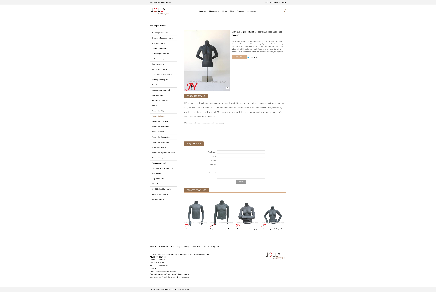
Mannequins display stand (161, 137)
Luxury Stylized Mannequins (162, 74)
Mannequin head (158, 132)
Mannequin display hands (161, 142)
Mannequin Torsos (158, 116)
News (224, 11)
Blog (232, 11)
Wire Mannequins (158, 199)
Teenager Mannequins (160, 194)
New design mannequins (160, 33)
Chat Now (253, 57)
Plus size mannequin (159, 163)
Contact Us (251, 11)
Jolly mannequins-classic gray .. (247, 229)
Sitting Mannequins (158, 184)
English (275, 2)
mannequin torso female (197, 123)
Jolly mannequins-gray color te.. (195, 229)
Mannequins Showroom (160, 126)
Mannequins (214, 11)
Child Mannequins (158, 64)
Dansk (284, 2)
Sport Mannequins (158, 43)
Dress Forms (156, 85)
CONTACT (239, 57)
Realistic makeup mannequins (162, 38)
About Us (202, 11)
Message (240, 11)
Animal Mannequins (159, 147)
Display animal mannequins (161, 90)
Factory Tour (214, 247)
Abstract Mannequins (159, 59)
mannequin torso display (215, 123)
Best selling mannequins (160, 53)
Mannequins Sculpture (160, 121)
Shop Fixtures (157, 173)
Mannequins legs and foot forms (163, 152)
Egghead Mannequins (159, 48)
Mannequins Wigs (158, 111)
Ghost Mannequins (158, 95)
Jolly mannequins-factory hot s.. (272, 229)
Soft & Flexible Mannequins (161, 189)
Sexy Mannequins (158, 179)
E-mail (205, 247)
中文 (267, 2)
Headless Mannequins (160, 100)
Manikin (154, 106)
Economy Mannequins (160, 80)
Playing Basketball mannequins (163, 168)
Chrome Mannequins (159, 69)
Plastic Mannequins (159, 158)
